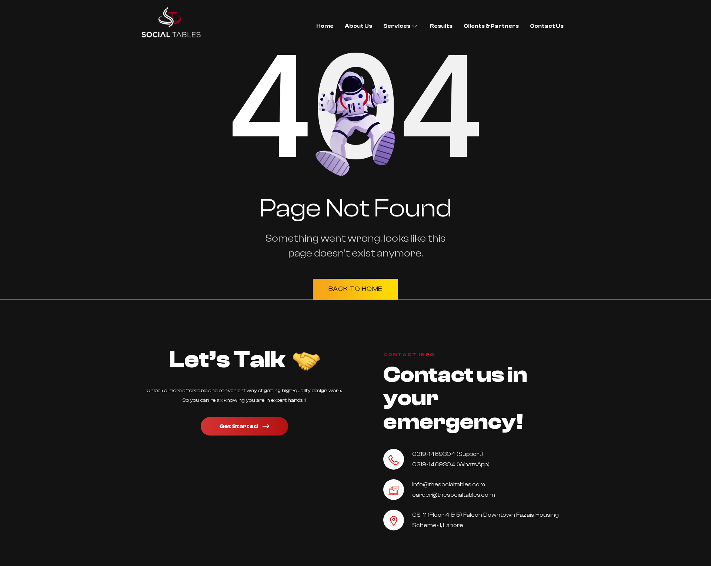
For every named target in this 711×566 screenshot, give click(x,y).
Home (325, 26)
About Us (358, 26)
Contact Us (547, 26)
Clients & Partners (491, 26)
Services (396, 26)
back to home (355, 289)
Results (441, 26)
